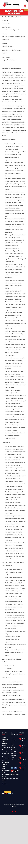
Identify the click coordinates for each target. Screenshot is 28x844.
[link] (26, 9)
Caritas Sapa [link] (24, 754)
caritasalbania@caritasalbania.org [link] (11, 695)
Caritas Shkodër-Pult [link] (24, 748)
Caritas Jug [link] (24, 769)
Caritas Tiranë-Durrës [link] (24, 741)
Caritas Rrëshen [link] (24, 759)
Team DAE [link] (15, 804)
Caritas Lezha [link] (24, 764)
